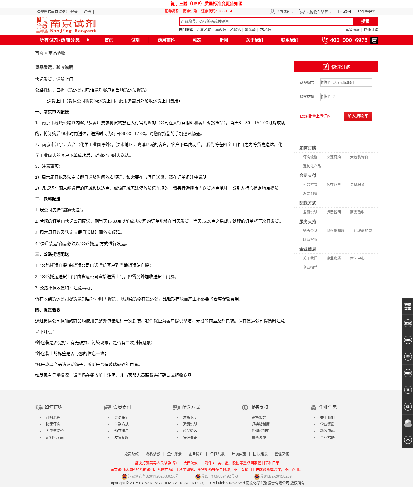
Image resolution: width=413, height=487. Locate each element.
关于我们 (254, 40)
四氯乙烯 (204, 29)
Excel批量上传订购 (315, 116)
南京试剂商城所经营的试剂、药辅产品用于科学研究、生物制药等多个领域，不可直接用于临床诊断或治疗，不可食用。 (206, 469)
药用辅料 (166, 40)
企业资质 (334, 258)
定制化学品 (55, 437)
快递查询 (190, 437)
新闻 (224, 40)
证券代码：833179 (216, 11)
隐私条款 (153, 453)
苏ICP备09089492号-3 (219, 476)
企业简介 (196, 453)
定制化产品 (312, 166)
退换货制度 (336, 230)
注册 (87, 11)
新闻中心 (357, 258)
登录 (74, 11)
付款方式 (310, 184)
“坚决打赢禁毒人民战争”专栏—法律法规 (166, 462)
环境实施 (239, 453)
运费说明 (334, 212)
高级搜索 (352, 29)
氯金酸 (250, 29)
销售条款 (310, 230)
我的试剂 (283, 11)
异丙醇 (220, 29)
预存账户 (334, 184)
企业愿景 (174, 453)
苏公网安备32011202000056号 (153, 476)
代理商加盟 (363, 230)
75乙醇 (265, 29)
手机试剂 (344, 11)
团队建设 (260, 453)
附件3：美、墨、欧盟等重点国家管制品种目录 (242, 462)
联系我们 (289, 40)
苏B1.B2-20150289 (276, 476)
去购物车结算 (317, 12)
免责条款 (131, 453)
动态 (197, 40)
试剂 (135, 40)
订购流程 (310, 157)
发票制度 (310, 193)
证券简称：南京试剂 (182, 11)
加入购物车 (358, 116)
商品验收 (357, 212)
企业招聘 (310, 267)
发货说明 (310, 212)
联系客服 (310, 239)
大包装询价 (359, 157)
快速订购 (371, 29)
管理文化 (282, 453)
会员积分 (357, 184)
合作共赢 (217, 453)
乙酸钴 (235, 29)
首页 (109, 40)
